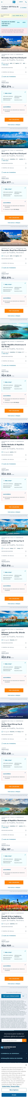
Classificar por (5, 15)
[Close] (26, 1065)
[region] (14, 1080)
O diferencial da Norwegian (10, 1053)
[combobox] (24, 996)
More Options (14, 1090)
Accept (14, 1095)
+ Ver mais (5, 65)
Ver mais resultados (11, 996)
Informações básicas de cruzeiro (12, 1058)
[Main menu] (2, 2)
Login (21, 2)
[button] (26, 38)
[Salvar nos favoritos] (22, 38)
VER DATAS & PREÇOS (14, 124)
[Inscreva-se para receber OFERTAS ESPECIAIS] (24, 1040)
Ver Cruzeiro (14, 120)
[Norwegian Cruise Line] (14, 2)
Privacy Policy (14, 1086)
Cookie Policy (6, 1086)
